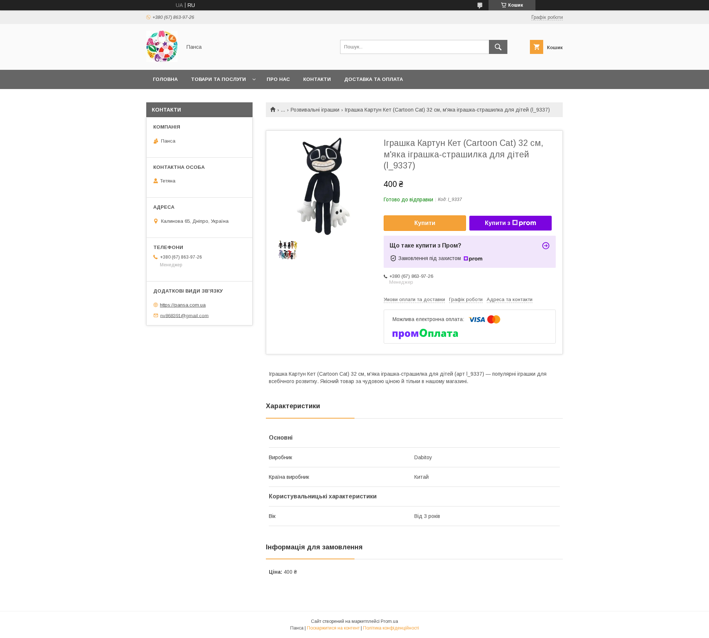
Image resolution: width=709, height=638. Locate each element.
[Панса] (162, 60)
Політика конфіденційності (391, 628)
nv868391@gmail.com (184, 315)
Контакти (317, 79)
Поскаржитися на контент (333, 628)
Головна (165, 79)
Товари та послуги (218, 79)
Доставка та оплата (373, 79)
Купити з (497, 223)
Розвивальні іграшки (315, 110)
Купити (424, 223)
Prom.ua (389, 621)
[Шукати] (498, 47)
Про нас (278, 79)
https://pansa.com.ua (183, 305)
